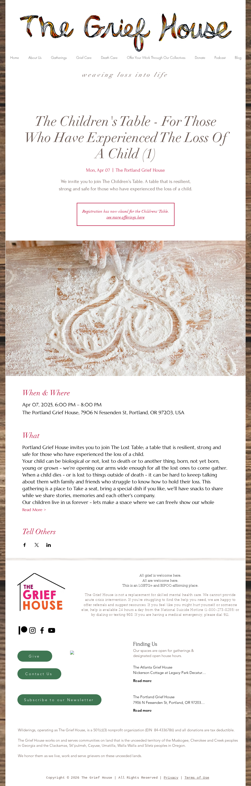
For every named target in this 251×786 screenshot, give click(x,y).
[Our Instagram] (32, 630)
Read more (142, 680)
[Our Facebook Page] (42, 630)
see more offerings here (126, 217)
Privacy (171, 778)
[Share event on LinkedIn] (48, 545)
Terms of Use (197, 778)
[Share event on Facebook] (24, 545)
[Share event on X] (36, 545)
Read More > (34, 509)
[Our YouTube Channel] (51, 630)
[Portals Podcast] (23, 630)
